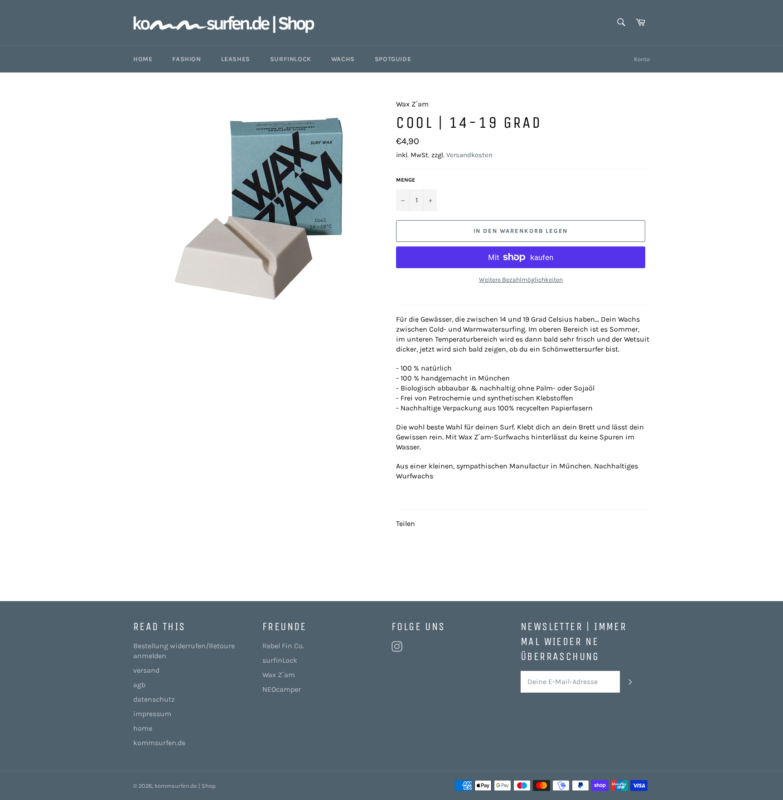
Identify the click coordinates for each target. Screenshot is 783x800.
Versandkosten (469, 155)
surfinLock (279, 660)
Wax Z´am (278, 674)
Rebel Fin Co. (283, 645)
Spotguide (393, 59)
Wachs (343, 59)
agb (139, 684)
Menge (405, 180)
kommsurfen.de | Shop (185, 785)
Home (142, 59)
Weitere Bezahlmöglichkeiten (521, 280)
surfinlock (290, 59)
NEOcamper (281, 689)
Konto (642, 59)
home (142, 728)
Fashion (186, 59)
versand (146, 670)
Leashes (235, 59)
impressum (152, 713)
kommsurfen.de (159, 742)
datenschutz (154, 699)
